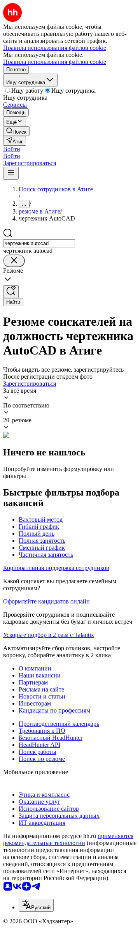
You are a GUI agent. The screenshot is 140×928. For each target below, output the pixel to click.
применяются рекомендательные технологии (68, 839)
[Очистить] (14, 260)
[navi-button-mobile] (11, 173)
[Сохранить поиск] (11, 291)
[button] (11, 149)
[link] (16, 131)
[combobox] (39, 243)
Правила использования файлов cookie (54, 61)
